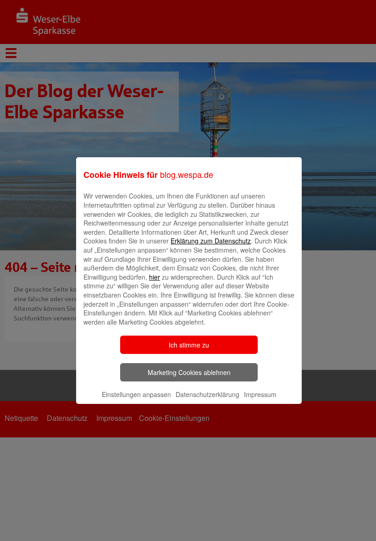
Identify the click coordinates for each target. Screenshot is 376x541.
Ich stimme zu (189, 344)
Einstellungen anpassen (136, 394)
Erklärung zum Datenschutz (211, 240)
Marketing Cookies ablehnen (189, 372)
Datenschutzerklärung (207, 394)
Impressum (260, 394)
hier (154, 277)
